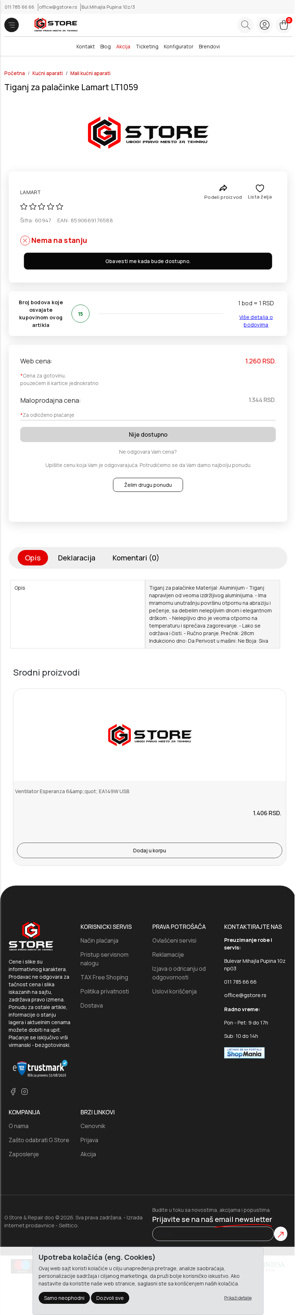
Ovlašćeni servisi (174, 940)
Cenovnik (92, 1126)
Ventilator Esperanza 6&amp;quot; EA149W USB (72, 791)
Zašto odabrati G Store (39, 1140)
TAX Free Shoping (104, 977)
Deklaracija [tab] (76, 558)
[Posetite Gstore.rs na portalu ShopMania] (244, 1052)
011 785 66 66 (20, 7)
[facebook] (13, 1091)
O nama (19, 1126)
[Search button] (245, 25)
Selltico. (69, 1225)
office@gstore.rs (58, 7)
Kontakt (86, 46)
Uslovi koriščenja (174, 991)
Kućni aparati (47, 73)
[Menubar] (11, 25)
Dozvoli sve (110, 1297)
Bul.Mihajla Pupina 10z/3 (108, 7)
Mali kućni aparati (90, 73)
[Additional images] (148, 132)
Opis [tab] (33, 558)
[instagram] (24, 1091)
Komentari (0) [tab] (136, 558)
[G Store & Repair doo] (53, 25)
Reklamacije (168, 954)
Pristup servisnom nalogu (104, 959)
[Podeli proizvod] (223, 187)
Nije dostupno (148, 434)
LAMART (30, 192)
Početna (14, 73)
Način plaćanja (99, 940)
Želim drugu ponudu (148, 484)
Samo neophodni (64, 1297)
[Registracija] (264, 25)
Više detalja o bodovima (256, 321)
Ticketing (147, 46)
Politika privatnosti (104, 991)
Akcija (123, 46)
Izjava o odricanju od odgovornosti (179, 973)
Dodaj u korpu (149, 850)
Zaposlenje (24, 1154)
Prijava (89, 1140)
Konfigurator (178, 46)
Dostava (91, 1005)
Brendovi (209, 46)
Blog (105, 46)
